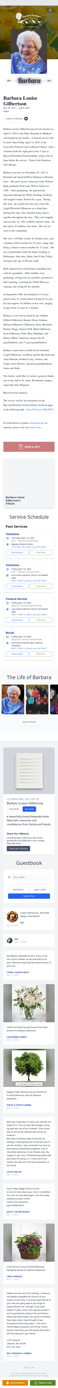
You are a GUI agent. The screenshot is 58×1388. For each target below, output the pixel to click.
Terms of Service (36, 1375)
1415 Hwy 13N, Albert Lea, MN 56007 (28, 547)
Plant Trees (41, 552)
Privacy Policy (21, 1375)
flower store (35, 427)
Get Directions (17, 552)
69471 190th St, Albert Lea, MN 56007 (29, 580)
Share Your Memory (18, 848)
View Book (14, 809)
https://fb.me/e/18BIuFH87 (40, 409)
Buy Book (29, 809)
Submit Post (29, 896)
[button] (29, 1003)
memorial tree (37, 422)
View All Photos (29, 722)
